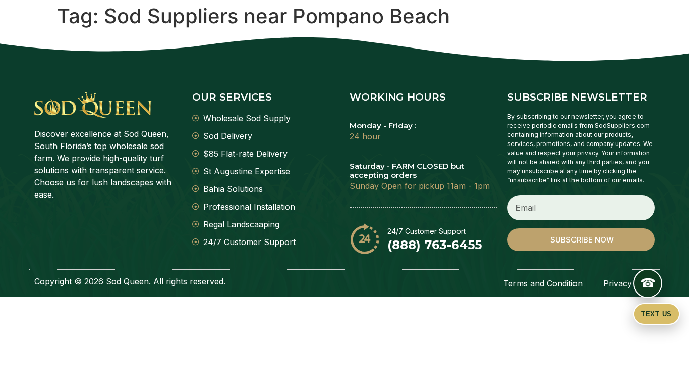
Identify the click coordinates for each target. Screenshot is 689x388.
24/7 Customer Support (426, 231)
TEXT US (656, 314)
